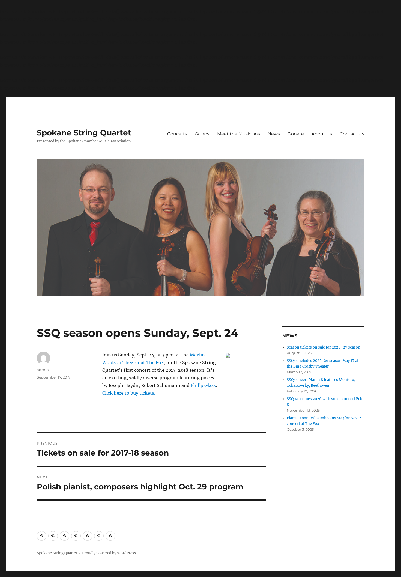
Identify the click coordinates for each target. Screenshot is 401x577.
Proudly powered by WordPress (109, 553)
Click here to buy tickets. (128, 393)
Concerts (177, 133)
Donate (296, 133)
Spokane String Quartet (84, 132)
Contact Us (352, 133)
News (274, 133)
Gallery (202, 133)
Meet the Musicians (238, 133)
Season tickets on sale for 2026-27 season (323, 347)
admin (43, 369)
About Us (322, 133)
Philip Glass (203, 385)
